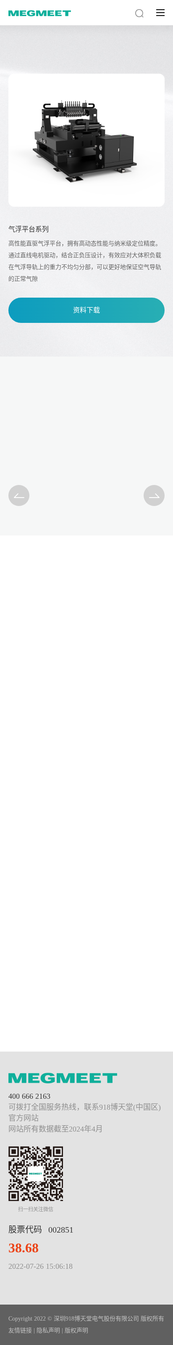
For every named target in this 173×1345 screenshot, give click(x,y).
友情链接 (20, 1330)
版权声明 (76, 1330)
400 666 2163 (29, 1096)
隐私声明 (48, 1330)
